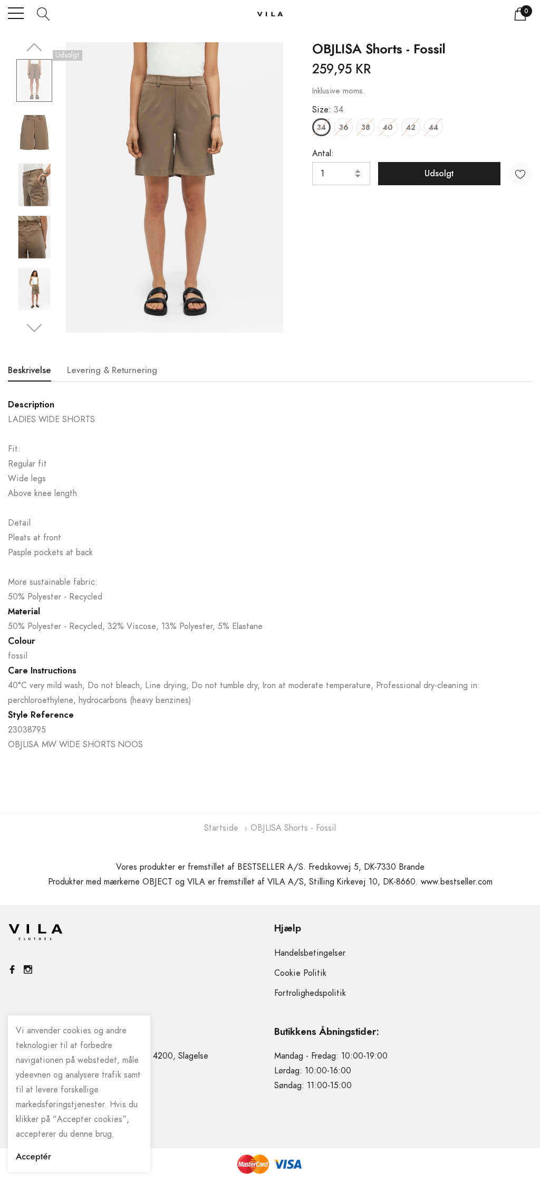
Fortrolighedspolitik (310, 993)
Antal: (323, 153)
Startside (221, 828)
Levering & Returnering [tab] (112, 370)
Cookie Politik (300, 973)
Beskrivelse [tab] (29, 370)
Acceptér (33, 1157)
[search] (43, 13)
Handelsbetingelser (309, 953)
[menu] (16, 13)
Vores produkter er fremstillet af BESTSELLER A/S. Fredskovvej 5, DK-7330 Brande (270, 867)
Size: (327, 110)
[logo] (270, 13)
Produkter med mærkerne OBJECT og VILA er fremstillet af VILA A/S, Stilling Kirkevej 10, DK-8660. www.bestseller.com (270, 882)
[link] (34, 80)
